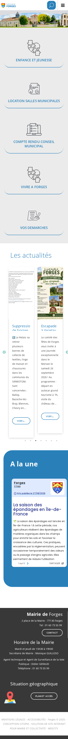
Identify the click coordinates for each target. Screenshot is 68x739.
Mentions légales (13, 719)
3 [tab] (35, 440)
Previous (4, 352)
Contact (52, 632)
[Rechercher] (51, 5)
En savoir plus (34, 54)
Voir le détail (23, 421)
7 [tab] (56, 440)
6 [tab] (51, 440)
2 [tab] (30, 440)
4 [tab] (41, 440)
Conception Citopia (16, 724)
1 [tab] (25, 440)
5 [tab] (46, 440)
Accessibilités (37, 719)
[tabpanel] (21, 352)
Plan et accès (44, 696)
